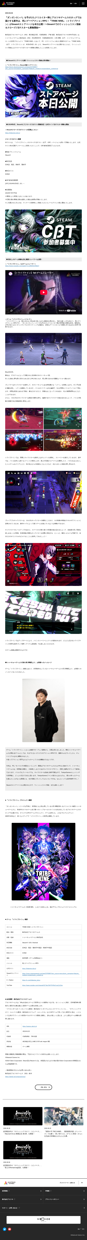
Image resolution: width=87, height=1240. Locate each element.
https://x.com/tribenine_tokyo (31, 980)
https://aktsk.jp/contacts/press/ (15, 1076)
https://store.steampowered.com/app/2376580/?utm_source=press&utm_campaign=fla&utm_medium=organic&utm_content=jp (31, 67)
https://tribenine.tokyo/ (12, 133)
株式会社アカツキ (7, 1199)
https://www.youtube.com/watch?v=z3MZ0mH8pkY (22, 266)
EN (75, 3)
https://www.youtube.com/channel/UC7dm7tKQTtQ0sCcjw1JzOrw (42, 985)
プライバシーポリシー (52, 1199)
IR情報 (47, 1191)
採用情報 (5, 1191)
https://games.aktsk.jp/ (30, 1026)
